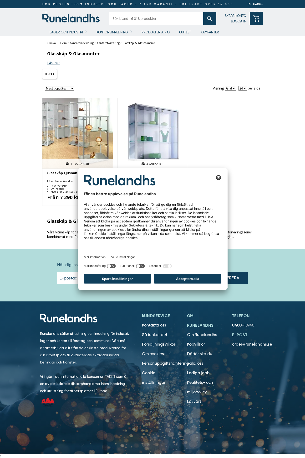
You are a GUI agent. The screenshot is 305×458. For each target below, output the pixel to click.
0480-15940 (243, 325)
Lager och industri (66, 32)
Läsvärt (194, 401)
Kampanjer (210, 32)
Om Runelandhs (202, 334)
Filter (49, 74)
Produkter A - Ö (156, 32)
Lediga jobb (198, 372)
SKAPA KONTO (235, 16)
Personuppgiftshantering (165, 363)
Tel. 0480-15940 (255, 5)
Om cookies (153, 353)
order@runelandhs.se (252, 344)
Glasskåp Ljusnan (62, 173)
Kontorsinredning (112, 32)
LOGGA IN (238, 21)
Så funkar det (154, 334)
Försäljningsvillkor (158, 344)
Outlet (185, 32)
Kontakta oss (154, 325)
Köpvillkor (196, 344)
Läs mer (53, 62)
